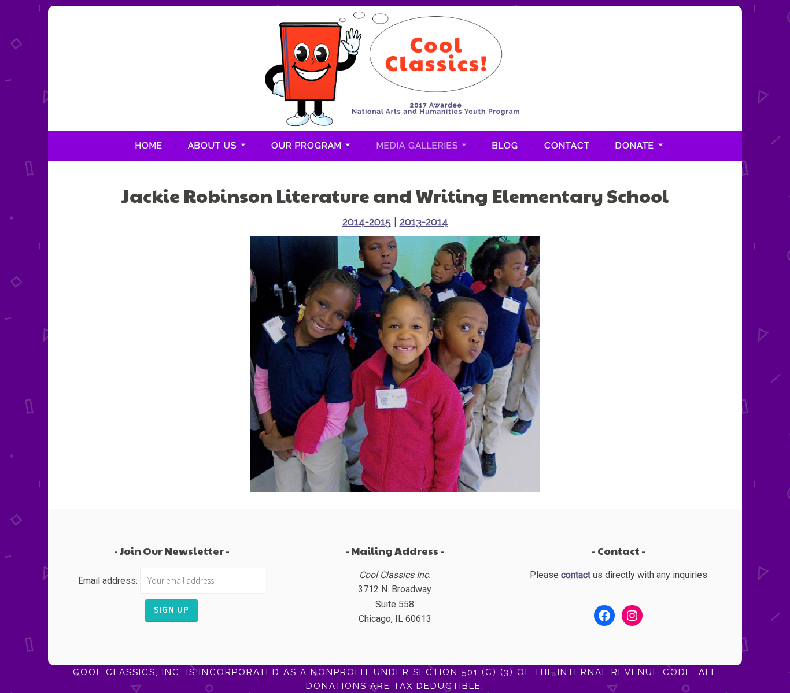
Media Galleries (417, 145)
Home (149, 145)
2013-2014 (424, 222)
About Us (212, 145)
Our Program (306, 145)
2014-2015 (366, 222)
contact (575, 574)
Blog (505, 145)
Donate (634, 145)
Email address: (109, 580)
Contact (567, 145)
